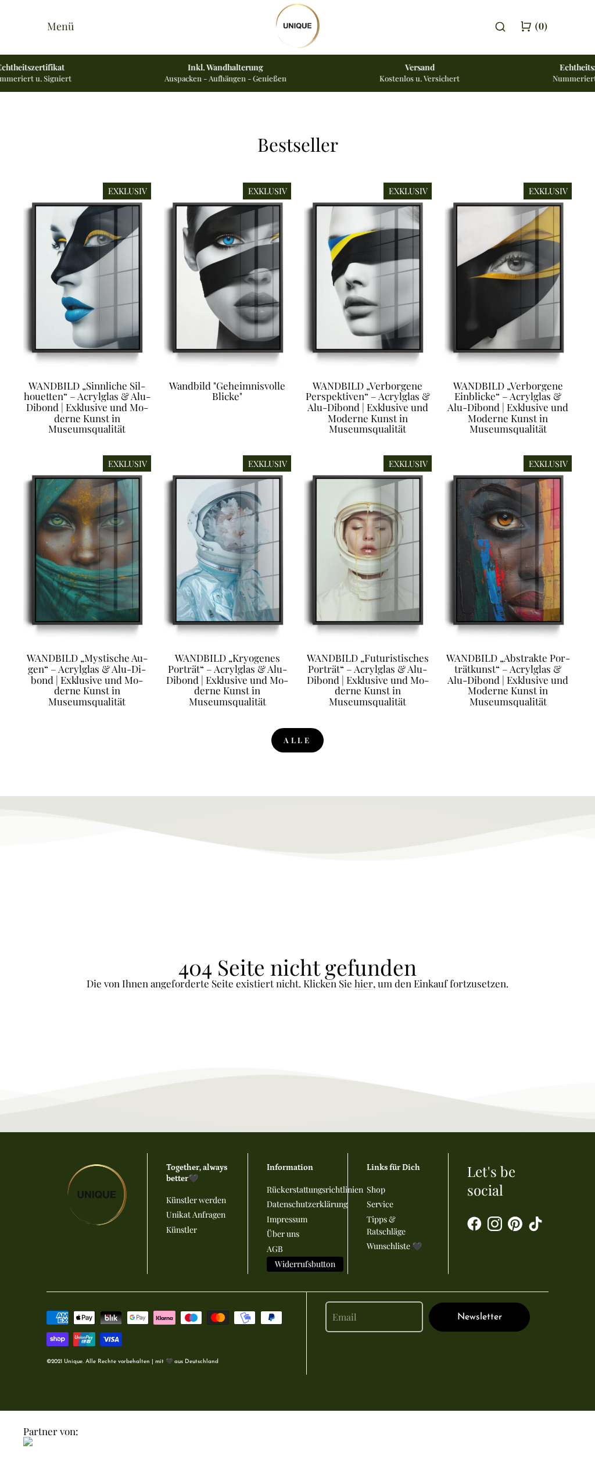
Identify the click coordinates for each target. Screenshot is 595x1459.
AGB (275, 1248)
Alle (298, 740)
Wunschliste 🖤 (394, 1245)
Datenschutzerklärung (307, 1204)
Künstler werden (196, 1199)
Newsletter (479, 1317)
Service (380, 1204)
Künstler (181, 1229)
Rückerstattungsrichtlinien (315, 1189)
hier (363, 984)
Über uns (283, 1233)
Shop (376, 1189)
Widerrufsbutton (305, 1263)
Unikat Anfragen (195, 1214)
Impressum (287, 1219)
